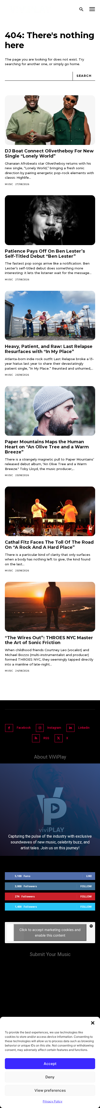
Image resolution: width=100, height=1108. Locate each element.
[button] (92, 1022)
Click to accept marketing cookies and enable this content (50, 932)
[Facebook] (9, 728)
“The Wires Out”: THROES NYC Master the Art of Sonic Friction (49, 640)
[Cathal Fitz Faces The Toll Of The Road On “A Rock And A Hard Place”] (50, 511)
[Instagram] (40, 728)
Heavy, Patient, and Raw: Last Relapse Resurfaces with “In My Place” (48, 349)
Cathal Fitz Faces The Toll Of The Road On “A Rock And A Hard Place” (49, 545)
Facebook (24, 728)
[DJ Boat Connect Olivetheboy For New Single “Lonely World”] (50, 120)
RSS (46, 738)
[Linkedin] (71, 728)
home (74, 64)
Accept (50, 1063)
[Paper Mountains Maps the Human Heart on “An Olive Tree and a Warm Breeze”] (50, 411)
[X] (59, 738)
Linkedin (84, 728)
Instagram (54, 728)
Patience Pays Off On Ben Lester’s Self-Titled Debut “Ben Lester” (45, 253)
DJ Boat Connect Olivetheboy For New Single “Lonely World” (49, 153)
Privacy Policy (52, 1101)
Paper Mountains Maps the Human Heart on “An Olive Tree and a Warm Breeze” (47, 446)
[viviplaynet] (30, 9)
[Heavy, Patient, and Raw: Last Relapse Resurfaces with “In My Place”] (50, 316)
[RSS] (36, 738)
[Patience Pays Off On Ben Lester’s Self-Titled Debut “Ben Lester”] (50, 220)
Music (9, 184)
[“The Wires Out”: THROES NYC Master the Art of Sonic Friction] (50, 607)
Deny (50, 1077)
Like (89, 876)
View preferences (50, 1090)
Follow (86, 886)
